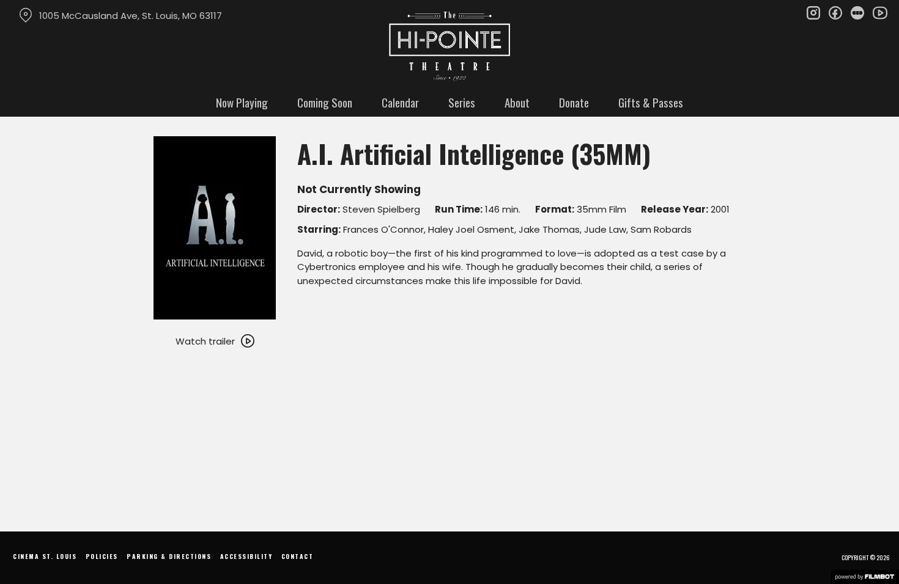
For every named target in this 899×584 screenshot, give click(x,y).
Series (461, 102)
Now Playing (242, 102)
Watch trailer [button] (205, 341)
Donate (574, 102)
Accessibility (246, 556)
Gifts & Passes (650, 102)
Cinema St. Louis (44, 556)
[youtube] (879, 12)
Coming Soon (324, 102)
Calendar (400, 102)
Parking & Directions (169, 556)
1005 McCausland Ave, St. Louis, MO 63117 (130, 15)
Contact (297, 556)
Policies (102, 556)
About (517, 102)
